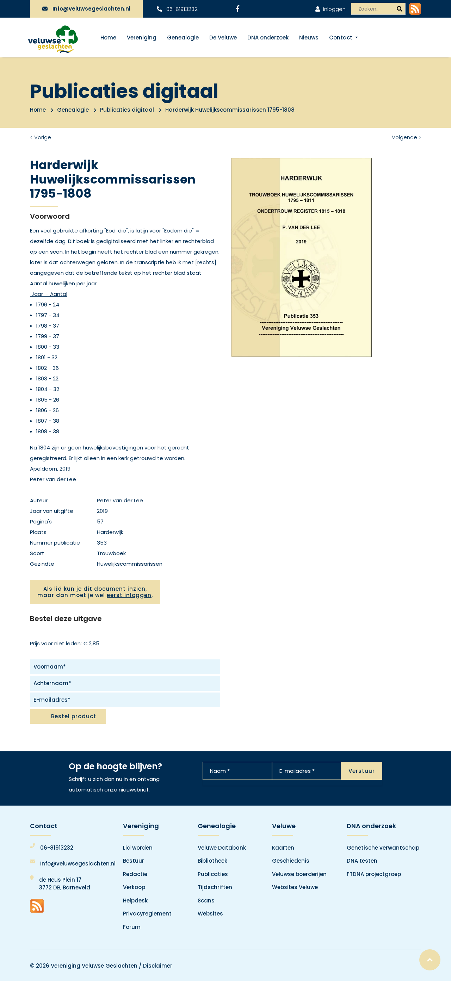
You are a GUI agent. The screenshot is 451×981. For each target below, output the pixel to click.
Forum (132, 927)
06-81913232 (181, 9)
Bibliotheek (212, 860)
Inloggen (334, 9)
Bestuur (133, 860)
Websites (210, 913)
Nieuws (309, 37)
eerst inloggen (129, 595)
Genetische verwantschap (383, 847)
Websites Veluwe (295, 887)
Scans (206, 900)
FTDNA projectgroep (374, 874)
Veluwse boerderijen (299, 874)
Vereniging (141, 37)
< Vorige (40, 137)
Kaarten (283, 847)
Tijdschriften (215, 887)
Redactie (135, 874)
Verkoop (134, 887)
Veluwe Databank (222, 847)
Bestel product (73, 716)
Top (429, 959)
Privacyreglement (147, 913)
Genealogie (183, 37)
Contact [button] (341, 37)
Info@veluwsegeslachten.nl (91, 8)
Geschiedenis (290, 860)
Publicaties (213, 874)
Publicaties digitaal (127, 109)
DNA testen (362, 860)
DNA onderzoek (268, 37)
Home (108, 37)
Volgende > (406, 137)
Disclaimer (157, 965)
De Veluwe (223, 37)
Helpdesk (135, 900)
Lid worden (138, 847)
